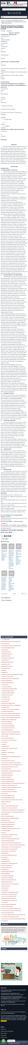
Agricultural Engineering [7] (8, 647)
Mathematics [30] (6, 820)
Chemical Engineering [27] (8, 682)
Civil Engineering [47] (7, 686)
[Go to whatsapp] (3, 1041)
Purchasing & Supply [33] (7, 875)
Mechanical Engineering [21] (8, 824)
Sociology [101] (5, 888)
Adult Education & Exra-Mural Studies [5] (11, 641)
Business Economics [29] (7, 676)
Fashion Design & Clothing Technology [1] (11, 734)
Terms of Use (4, 1037)
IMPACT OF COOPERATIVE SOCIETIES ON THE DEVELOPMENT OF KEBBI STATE (4, 555)
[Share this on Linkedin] (10, 536)
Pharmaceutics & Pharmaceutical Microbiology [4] (13, 844)
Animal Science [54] (6, 651)
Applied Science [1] (6, 655)
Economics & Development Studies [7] (10, 709)
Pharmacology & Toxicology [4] (9, 851)
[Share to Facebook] (6, 539)
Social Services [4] (6, 886)
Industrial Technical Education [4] (9, 785)
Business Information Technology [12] (10, 678)
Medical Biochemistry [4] (7, 826)
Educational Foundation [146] (8, 703)
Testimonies (3, 1035)
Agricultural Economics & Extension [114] (11, 645)
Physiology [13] (5, 859)
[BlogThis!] (3, 539)
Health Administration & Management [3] (11, 756)
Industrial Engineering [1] (7, 779)
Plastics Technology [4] (7, 865)
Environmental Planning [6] (8, 725)
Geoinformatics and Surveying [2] (9, 748)
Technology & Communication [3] (9, 894)
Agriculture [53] (5, 643)
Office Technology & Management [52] (10, 838)
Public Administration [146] (8, 871)
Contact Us (3, 1029)
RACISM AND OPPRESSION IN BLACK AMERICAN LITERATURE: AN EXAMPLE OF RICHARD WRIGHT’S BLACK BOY (12, 27)
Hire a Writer (4, 1033)
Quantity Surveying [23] (7, 877)
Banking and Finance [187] (7, 662)
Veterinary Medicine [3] (7, 906)
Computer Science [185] (7, 695)
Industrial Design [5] (6, 777)
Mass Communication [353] (8, 816)
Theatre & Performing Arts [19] (9, 896)
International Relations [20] (8, 797)
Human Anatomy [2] (6, 768)
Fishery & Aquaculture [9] (7, 738)
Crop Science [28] (6, 699)
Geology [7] (4, 750)
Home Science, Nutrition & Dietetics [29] (11, 762)
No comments (9, 31)
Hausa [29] (4, 754)
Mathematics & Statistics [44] (8, 822)
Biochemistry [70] (6, 664)
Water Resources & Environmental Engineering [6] (13, 918)
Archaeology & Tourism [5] (8, 658)
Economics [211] (5, 707)
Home (2, 20)
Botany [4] (4, 670)
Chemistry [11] (5, 684)
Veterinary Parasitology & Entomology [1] (11, 908)
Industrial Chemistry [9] (7, 775)
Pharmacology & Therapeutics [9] (9, 849)
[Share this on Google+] (8, 536)
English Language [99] (7, 721)
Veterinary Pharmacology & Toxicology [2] (11, 910)
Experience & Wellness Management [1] (11, 731)
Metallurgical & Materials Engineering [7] (11, 828)
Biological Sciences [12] (7, 666)
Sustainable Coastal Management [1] (10, 892)
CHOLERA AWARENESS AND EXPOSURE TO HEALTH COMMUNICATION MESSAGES (13, 1001)
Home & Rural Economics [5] (8, 760)
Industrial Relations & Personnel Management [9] (13, 783)
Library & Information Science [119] (10, 805)
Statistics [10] (5, 890)
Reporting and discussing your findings (14, 927)
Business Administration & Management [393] (12, 674)
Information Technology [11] (8, 789)
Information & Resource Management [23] (11, 787)
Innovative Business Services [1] (9, 791)
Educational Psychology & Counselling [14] (11, 705)
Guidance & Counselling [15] (8, 752)
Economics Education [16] (7, 711)
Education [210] (5, 701)
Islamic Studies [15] (6, 801)
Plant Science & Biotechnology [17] (10, 863)
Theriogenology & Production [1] (9, 900)
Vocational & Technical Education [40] (10, 916)
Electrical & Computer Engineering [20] (11, 713)
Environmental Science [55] (8, 727)
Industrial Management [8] (8, 781)
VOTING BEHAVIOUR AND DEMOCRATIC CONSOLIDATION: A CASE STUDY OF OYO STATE (12, 994)
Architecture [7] (5, 660)
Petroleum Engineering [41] (8, 840)
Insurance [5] (5, 793)
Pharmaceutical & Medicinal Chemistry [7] (11, 842)
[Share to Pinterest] (7, 539)
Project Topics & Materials (7, 1031)
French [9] (4, 744)
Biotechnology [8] (6, 668)
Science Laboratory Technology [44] (10, 883)
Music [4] (4, 832)
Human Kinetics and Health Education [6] (11, 771)
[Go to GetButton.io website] (3, 1043)
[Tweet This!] (6, 536)
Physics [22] (4, 857)
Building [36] (4, 672)
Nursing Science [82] (6, 836)
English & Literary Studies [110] (9, 719)
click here (8, 516)
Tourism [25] (5, 902)
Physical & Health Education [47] (9, 855)
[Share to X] (5, 539)
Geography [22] (5, 746)
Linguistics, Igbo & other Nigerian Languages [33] (13, 810)
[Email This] (2, 539)
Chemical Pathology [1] (7, 680)
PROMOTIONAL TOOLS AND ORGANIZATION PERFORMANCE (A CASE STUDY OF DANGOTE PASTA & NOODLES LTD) (18, 557)
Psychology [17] (5, 869)
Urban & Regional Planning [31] (9, 904)
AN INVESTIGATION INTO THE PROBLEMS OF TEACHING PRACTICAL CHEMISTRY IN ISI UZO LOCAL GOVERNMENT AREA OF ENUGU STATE (13, 998)
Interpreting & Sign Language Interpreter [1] (12, 799)
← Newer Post (4, 593)
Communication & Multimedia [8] (9, 688)
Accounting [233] (5, 639)
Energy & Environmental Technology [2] (11, 717)
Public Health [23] (6, 873)
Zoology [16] (4, 920)
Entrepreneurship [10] (7, 723)
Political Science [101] (7, 867)
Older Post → (24, 593)
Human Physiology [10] (7, 773)
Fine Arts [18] (5, 736)
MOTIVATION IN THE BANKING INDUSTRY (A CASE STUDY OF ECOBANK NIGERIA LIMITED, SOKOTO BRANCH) (4, 583)
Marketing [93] (5, 814)
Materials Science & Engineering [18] (10, 818)
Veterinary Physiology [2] (7, 912)
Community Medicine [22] (7, 690)
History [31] (4, 758)
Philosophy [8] (5, 853)
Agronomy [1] (5, 649)
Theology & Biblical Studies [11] (9, 898)
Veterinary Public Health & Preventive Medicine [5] (13, 914)
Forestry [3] (4, 742)
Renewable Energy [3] (7, 881)
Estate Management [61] (7, 729)
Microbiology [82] (6, 830)
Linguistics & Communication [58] (9, 807)
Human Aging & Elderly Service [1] (10, 766)
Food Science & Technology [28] (9, 740)
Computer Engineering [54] (8, 692)
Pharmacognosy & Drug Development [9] (11, 847)
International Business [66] (8, 795)
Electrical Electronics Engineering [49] (11, 715)
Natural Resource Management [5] (10, 834)
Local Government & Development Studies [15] (12, 812)
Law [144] (4, 803)
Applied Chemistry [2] (7, 653)
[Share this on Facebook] (4, 536)
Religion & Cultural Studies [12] (9, 879)
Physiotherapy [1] (6, 861)
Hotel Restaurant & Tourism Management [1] (12, 764)
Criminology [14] (5, 697)
